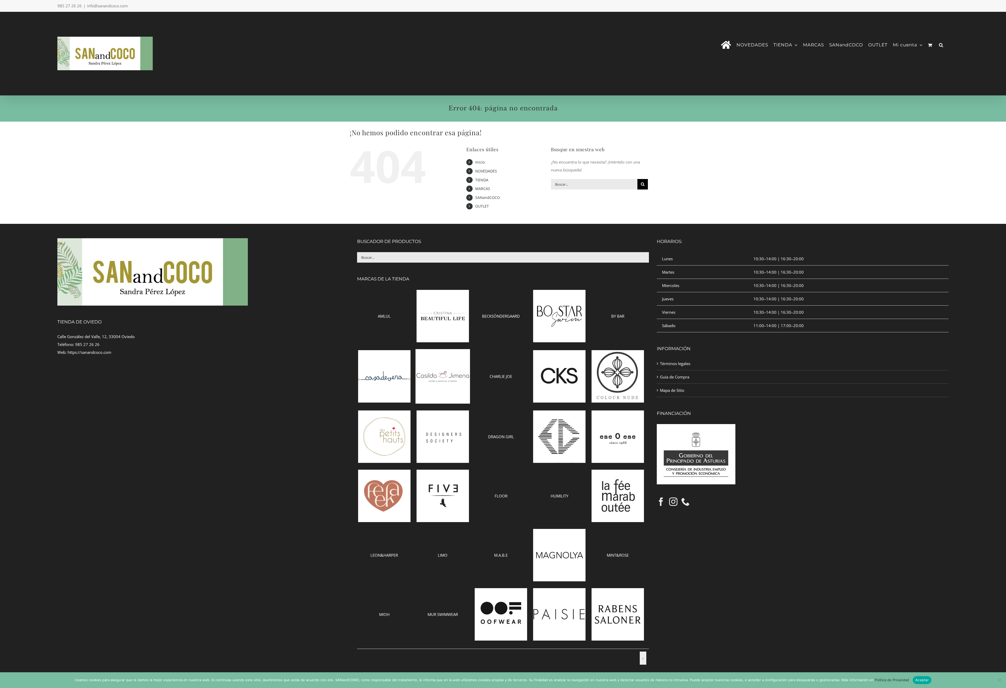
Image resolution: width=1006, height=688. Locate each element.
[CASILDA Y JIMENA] (442, 353)
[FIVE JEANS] (443, 473)
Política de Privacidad (892, 680)
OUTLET (482, 206)
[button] (941, 45)
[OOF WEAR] (501, 592)
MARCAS (482, 188)
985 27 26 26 (87, 344)
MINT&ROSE (618, 555)
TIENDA (481, 179)
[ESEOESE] (618, 414)
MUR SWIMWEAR (443, 614)
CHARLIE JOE (501, 376)
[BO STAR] (559, 293)
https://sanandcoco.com (89, 352)
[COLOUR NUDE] (618, 354)
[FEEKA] (384, 473)
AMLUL (384, 316)
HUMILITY (559, 496)
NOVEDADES (486, 171)
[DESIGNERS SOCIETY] (443, 414)
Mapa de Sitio (672, 390)
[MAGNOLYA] (559, 532)
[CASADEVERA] (384, 354)
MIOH (384, 614)
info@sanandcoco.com (107, 5)
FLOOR (501, 496)
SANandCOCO (487, 197)
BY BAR (617, 316)
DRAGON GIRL (501, 436)
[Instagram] (673, 501)
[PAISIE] (559, 592)
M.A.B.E (501, 555)
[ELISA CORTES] (559, 414)
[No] (999, 680)
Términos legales (675, 363)
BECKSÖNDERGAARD (501, 316)
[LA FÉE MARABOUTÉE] (618, 473)
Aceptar (922, 680)
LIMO (442, 555)
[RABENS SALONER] (618, 592)
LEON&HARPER (384, 555)
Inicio (480, 162)
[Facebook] (661, 501)
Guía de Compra (674, 377)
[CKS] (559, 354)
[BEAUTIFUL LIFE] (443, 293)
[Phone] (685, 501)
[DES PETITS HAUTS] (384, 414)
